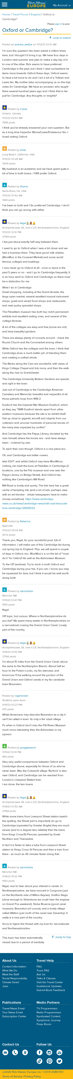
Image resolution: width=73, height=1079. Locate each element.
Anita (23, 150)
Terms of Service (12, 1076)
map (25, 1052)
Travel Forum (20, 14)
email (5, 1052)
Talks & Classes (46, 978)
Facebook (39, 1052)
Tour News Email (12, 1012)
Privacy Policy (32, 1076)
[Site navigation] (4, 4)
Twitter (59, 1061)
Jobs (5, 986)
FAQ (39, 966)
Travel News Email (13, 1008)
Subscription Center (14, 1016)
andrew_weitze (23, 44)
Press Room (43, 1024)
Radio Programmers (48, 1012)
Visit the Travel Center (49, 982)
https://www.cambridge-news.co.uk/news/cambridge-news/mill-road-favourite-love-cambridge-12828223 (35, 503)
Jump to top (63, 937)
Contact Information (14, 966)
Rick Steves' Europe (36, 4)
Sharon (24, 186)
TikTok (39, 1061)
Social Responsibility (14, 978)
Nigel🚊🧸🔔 (28, 223)
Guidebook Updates (49, 986)
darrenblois (26, 591)
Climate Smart (10, 982)
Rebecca (25, 521)
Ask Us (40, 974)
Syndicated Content (48, 1016)
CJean (23, 109)
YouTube (59, 1052)
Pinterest (49, 1061)
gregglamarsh (28, 747)
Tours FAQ (42, 970)
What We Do (9, 970)
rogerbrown (21, 696)
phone (15, 1052)
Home (6, 14)
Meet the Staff (10, 974)
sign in (58, 23)
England (36, 14)
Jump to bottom (62, 38)
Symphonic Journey (48, 1020)
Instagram (49, 1052)
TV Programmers (46, 1008)
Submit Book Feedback (50, 990)
